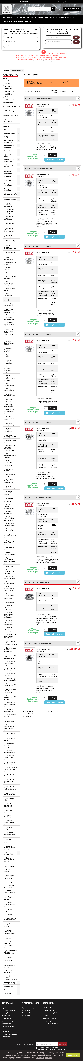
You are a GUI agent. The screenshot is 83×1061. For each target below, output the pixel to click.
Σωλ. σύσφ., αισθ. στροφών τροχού (9, 859)
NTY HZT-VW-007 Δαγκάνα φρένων (38, 98)
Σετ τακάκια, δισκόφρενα (9, 775)
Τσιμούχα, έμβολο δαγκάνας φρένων (9, 904)
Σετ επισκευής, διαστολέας (10, 674)
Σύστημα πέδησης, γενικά (9, 853)
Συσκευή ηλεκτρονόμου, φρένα (8, 840)
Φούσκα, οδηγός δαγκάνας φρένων (9, 965)
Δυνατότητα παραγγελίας (13, 115)
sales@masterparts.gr (51, 1023)
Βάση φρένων (10, 273)
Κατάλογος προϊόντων (16, 17)
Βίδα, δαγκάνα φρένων (9, 289)
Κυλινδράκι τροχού (8, 469)
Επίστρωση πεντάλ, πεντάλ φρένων (9, 411)
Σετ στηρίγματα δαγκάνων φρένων (10, 763)
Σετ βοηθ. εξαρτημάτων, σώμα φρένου (8, 622)
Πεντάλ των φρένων (9, 548)
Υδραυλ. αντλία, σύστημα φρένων (10, 918)
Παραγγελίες (26, 1010)
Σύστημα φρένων (10, 199)
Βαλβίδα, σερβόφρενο (8, 268)
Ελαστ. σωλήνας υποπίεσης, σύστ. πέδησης (9, 377)
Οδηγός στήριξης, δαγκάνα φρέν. (10, 535)
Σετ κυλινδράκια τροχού (10, 715)
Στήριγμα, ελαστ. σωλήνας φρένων (9, 822)
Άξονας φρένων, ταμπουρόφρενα (10, 253)
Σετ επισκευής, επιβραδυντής (10, 684)
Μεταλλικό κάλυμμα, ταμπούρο (8, 499)
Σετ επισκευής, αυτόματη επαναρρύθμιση (10, 656)
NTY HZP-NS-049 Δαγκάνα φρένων (38, 643)
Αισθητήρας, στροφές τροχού (9, 224)
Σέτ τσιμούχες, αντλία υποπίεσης (9, 793)
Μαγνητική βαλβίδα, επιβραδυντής (8, 480)
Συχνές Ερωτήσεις (7, 1023)
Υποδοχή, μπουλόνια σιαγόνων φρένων (9, 931)
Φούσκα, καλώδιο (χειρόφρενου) (8, 958)
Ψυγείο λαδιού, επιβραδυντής (10, 971)
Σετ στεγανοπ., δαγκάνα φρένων (10, 751)
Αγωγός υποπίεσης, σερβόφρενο (8, 204)
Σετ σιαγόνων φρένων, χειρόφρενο (9, 745)
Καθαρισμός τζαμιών (8, 165)
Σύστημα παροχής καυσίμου (10, 195)
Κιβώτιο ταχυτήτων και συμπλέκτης (9, 171)
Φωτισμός (7, 993)
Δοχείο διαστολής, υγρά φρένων (9, 342)
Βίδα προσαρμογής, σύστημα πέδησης (10, 283)
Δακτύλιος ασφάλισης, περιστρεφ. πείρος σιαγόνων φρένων (10, 311)
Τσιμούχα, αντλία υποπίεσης (9, 891)
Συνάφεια (66, 91)
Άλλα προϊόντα (9, 133)
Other (6, 130)
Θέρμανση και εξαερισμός (9, 160)
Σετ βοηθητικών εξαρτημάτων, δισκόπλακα (10, 636)
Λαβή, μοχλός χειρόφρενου (9, 475)
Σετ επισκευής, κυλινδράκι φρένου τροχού (10, 697)
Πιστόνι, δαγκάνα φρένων (9, 553)
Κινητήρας (7, 176)
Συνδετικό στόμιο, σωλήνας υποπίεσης (9, 834)
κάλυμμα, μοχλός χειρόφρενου (8, 429)
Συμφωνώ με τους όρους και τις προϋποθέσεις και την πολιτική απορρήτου (51, 1048)
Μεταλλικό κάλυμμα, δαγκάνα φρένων (10, 492)
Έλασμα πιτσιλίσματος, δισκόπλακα (8, 361)
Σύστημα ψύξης (9, 983)
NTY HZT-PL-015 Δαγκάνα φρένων (38, 422)
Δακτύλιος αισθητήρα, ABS (9, 304)
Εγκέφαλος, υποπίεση (9, 355)
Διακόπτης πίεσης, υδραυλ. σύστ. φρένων (9, 324)
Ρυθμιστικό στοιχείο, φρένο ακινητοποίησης (9, 588)
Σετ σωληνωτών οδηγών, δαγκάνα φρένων (10, 769)
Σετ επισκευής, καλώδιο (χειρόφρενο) (10, 690)
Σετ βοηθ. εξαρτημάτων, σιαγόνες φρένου (9, 607)
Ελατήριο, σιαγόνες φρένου (9, 400)
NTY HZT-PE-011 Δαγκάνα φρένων (37, 582)
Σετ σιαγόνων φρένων (9, 739)
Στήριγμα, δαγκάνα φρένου (9, 816)
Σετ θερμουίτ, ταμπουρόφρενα (9, 710)
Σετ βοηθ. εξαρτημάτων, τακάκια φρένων (9, 629)
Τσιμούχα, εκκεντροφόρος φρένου (9, 897)
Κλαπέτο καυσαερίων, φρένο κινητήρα (10, 455)
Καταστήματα (6, 1036)
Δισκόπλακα (10, 338)
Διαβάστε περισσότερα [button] (44, 1058)
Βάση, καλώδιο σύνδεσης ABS (10, 277)
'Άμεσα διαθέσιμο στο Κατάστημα (14, 106)
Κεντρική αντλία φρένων (10, 441)
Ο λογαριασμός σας (30, 1003)
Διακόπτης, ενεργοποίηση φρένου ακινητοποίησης (9, 332)
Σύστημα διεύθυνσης (8, 184)
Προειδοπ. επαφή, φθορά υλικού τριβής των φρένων (10, 560)
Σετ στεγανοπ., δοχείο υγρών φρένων (10, 757)
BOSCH (8, 94)
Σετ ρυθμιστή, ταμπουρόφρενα (9, 734)
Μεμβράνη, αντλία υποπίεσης (9, 487)
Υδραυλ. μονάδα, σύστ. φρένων (8, 924)
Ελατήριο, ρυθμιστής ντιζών (9, 394)
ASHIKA (8, 81)
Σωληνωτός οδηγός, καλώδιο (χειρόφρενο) (9, 876)
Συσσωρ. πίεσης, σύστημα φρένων (9, 847)
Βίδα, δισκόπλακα (8, 294)
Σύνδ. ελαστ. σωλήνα (9, 828)
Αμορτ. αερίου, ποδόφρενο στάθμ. (10, 241)
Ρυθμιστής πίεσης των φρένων (10, 577)
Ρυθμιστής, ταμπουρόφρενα (9, 582)
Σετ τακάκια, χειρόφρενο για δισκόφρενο (9, 781)
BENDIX (8, 89)
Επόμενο (52, 714)
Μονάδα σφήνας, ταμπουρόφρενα (9, 506)
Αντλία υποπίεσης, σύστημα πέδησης (10, 247)
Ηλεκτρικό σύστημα (7, 155)
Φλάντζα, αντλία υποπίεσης (10, 937)
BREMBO (9, 97)
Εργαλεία (28, 22)
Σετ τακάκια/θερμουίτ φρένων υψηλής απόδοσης (10, 787)
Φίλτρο (6, 990)
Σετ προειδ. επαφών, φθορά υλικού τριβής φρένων (9, 727)
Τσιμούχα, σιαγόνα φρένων (9, 910)
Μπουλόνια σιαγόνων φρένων (9, 524)
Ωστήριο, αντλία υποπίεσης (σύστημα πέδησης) (10, 977)
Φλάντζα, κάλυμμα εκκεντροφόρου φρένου (9, 944)
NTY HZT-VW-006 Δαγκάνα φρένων (38, 169)
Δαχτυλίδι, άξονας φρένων (9, 318)
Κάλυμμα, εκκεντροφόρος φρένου (9, 417)
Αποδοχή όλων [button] (73, 1055)
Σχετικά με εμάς (6, 1018)
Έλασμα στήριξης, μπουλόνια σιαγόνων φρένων (9, 369)
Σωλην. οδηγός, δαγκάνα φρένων (10, 865)
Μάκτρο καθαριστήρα (67, 17)
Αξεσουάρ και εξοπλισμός (13, 22)
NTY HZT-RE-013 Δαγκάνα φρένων (38, 246)
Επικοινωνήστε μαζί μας (9, 1034)
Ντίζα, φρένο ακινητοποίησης (9, 529)
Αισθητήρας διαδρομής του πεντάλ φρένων (9, 211)
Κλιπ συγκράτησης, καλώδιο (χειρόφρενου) (8, 463)
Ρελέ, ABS (9, 566)
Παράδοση (5, 1008)
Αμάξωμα (7, 137)
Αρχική (6, 126)
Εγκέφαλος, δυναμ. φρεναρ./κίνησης (9, 349)
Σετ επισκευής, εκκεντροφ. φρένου (10, 679)
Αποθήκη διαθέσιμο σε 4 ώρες (14, 111)
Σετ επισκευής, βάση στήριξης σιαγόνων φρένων (10, 663)
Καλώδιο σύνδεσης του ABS (10, 436)
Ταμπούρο (9, 882)
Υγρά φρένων (10, 914)
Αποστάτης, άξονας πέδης (9, 258)
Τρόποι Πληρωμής (7, 1021)
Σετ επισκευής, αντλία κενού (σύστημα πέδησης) (10, 642)
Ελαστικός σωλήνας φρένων (9, 384)
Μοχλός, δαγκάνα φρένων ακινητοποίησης (9, 518)
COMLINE (9, 99)
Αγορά (53, 155)
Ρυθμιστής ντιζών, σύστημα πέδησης (9, 571)
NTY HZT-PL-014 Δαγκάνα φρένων (38, 497)
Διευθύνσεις (26, 1015)
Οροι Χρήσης (6, 1015)
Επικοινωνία (5, 2)
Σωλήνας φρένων (8, 870)
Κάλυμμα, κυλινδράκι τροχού (10, 424)
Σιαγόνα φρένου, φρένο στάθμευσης (8, 804)
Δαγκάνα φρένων (8, 299)
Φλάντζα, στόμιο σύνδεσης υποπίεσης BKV (10, 951)
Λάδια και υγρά (50, 17)
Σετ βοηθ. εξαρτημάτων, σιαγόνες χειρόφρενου (8, 615)
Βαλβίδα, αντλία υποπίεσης (10, 263)
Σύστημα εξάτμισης (7, 189)
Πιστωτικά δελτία (27, 1013)
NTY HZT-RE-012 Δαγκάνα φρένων (38, 334)
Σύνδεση (61, 2)
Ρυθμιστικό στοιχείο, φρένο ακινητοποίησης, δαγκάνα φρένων (9, 596)
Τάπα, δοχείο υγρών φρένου (9, 886)
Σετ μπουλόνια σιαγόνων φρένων (10, 720)
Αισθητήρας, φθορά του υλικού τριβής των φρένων (10, 229)
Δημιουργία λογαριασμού (73, 2)
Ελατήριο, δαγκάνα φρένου (9, 389)
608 (57, 711)
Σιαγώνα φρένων (8, 811)
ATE (7, 83)
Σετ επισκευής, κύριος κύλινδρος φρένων (10, 704)
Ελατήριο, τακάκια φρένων (9, 405)
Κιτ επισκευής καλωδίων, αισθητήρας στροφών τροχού (9, 447)
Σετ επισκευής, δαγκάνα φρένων (10, 669)
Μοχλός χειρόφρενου (8, 512)
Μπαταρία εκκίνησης (35, 17)
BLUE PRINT (10, 91)
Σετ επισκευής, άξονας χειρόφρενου (10, 649)
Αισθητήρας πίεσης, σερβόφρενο (9, 217)
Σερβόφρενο (10, 602)
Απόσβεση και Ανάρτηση (9, 146)
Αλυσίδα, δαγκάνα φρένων (9, 236)
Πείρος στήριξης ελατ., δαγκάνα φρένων (10, 542)
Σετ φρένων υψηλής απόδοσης (10, 799)
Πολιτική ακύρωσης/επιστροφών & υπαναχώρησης (8, 1028)
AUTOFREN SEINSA (12, 86)
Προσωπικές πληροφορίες (30, 1008)
